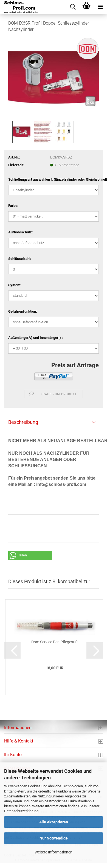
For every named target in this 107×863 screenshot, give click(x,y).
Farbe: (13, 206)
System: (14, 285)
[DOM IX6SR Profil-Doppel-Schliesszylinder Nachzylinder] (53, 78)
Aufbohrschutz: (20, 232)
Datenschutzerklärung (21, 811)
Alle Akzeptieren (53, 822)
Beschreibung (23, 422)
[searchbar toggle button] (73, 7)
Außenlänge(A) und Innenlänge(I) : (35, 338)
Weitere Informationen (53, 852)
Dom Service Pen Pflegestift (54, 642)
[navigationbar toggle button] (100, 7)
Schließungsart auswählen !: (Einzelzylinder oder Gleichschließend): (53, 179)
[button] (30, 555)
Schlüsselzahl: (19, 259)
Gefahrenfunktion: (22, 311)
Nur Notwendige (54, 838)
